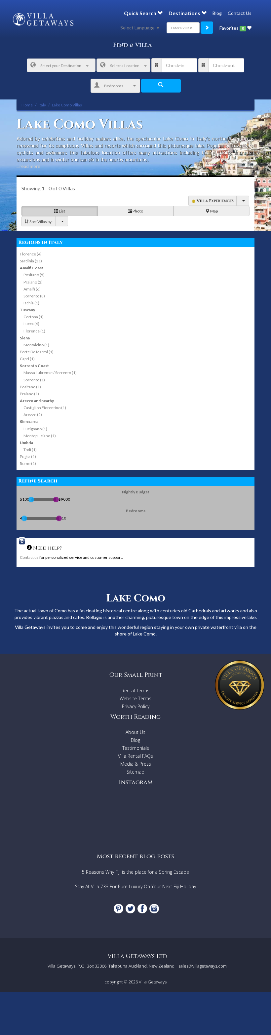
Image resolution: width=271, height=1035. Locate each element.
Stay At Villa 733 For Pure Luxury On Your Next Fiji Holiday (135, 886)
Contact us (29, 557)
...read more (28, 166)
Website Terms (135, 698)
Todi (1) (30, 449)
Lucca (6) (31, 323)
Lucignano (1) (35, 428)
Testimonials (135, 748)
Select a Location (124, 65)
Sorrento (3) (34, 295)
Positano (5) (34, 274)
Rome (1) (28, 463)
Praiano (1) (29, 393)
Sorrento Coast (34, 365)
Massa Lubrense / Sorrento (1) (50, 372)
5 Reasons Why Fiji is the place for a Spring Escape (135, 872)
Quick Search (140, 13)
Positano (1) (30, 386)
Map (214, 211)
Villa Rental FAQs (135, 756)
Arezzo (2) (32, 414)
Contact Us (240, 13)
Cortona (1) (33, 316)
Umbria (26, 442)
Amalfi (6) (32, 289)
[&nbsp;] (61, 221)
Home (27, 104)
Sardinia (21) (31, 260)
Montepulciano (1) (39, 435)
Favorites (231, 28)
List (61, 211)
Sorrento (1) (34, 379)
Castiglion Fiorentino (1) (44, 407)
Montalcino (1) (36, 344)
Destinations (185, 13)
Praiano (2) (33, 282)
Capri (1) (27, 358)
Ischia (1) (31, 302)
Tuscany (27, 309)
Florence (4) (31, 253)
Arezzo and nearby (37, 400)
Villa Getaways (153, 982)
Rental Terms (135, 690)
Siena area (29, 421)
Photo (137, 211)
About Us (135, 732)
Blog (217, 13)
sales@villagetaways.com (202, 966)
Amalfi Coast (31, 267)
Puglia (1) (28, 456)
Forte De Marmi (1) (37, 351)
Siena (25, 337)
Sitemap (135, 772)
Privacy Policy (135, 706)
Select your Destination (61, 65)
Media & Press (135, 764)
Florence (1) (34, 330)
